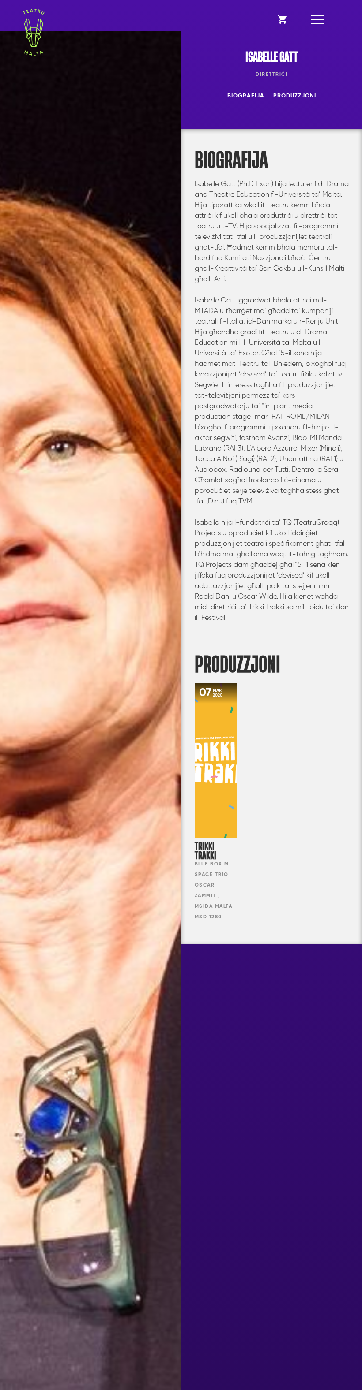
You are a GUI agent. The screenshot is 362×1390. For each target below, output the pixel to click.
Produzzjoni (294, 96)
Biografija (245, 96)
